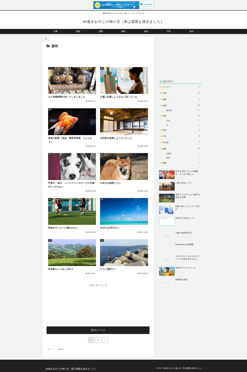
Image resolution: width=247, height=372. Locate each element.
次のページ (98, 330)
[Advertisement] (98, 56)
